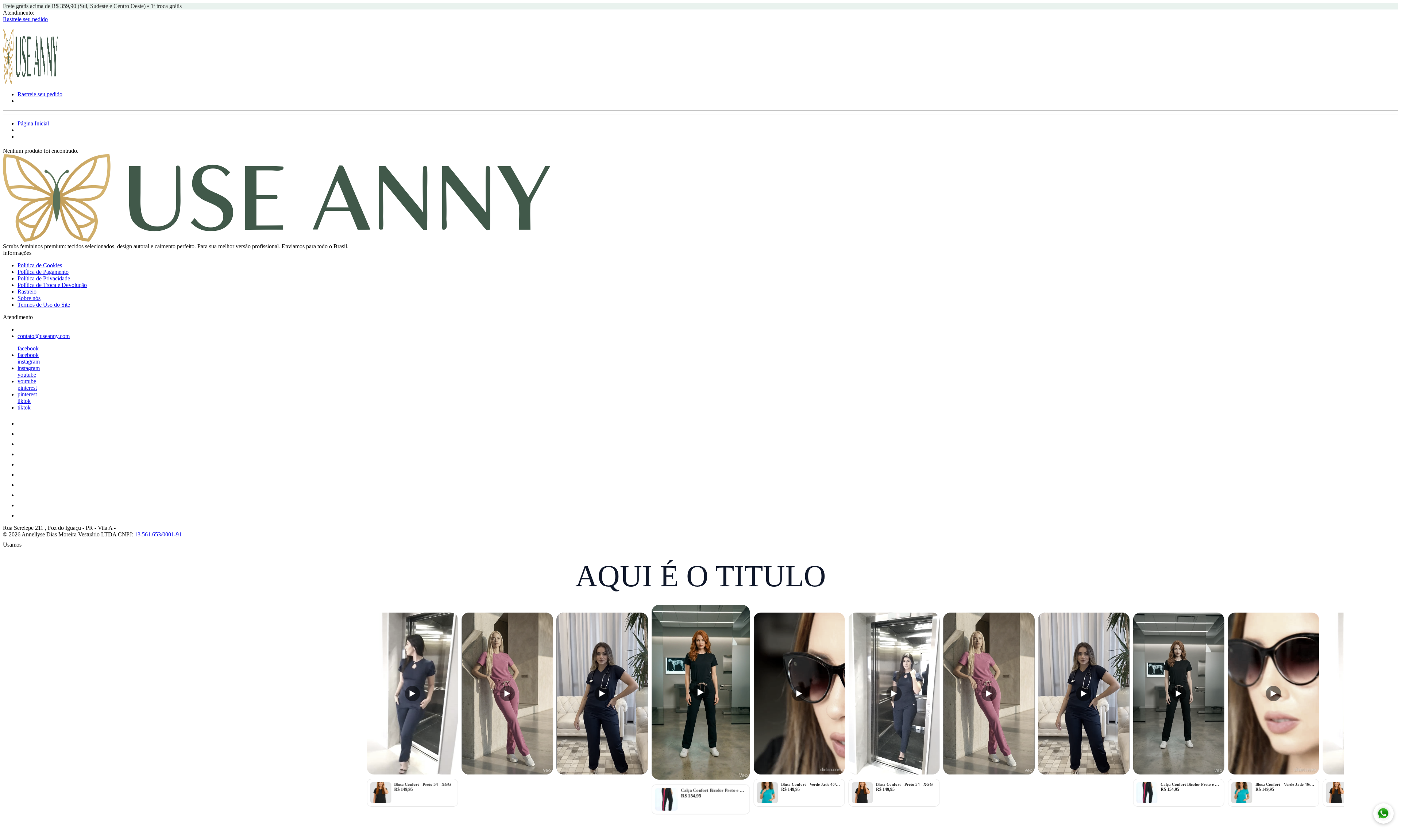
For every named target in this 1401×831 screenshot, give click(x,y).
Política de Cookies (40, 265)
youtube (27, 375)
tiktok (24, 401)
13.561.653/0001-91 (158, 534)
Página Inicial (33, 123)
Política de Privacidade (44, 278)
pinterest (27, 388)
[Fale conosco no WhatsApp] (1383, 813)
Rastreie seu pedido (25, 19)
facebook (28, 348)
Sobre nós (29, 298)
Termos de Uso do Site (44, 305)
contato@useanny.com (44, 336)
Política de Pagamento (43, 272)
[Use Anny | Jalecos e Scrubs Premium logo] (30, 82)
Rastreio (27, 291)
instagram (29, 361)
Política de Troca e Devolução (52, 285)
